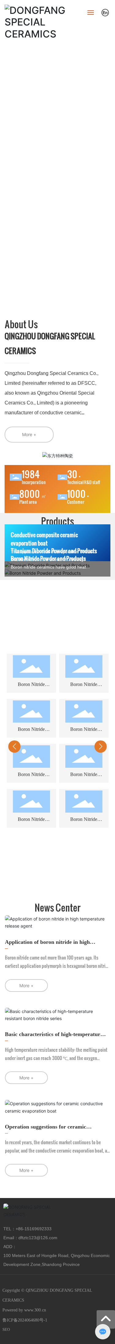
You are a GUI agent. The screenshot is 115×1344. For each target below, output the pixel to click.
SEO (6, 1329)
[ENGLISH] (105, 11)
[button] (45, 880)
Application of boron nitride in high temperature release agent (47, 945)
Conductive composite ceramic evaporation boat (44, 538)
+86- (20, 1228)
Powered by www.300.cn (24, 1310)
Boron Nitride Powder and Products (48, 558)
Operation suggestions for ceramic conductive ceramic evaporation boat (48, 1130)
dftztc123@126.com (37, 1237)
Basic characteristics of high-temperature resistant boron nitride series (54, 1037)
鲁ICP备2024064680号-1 (24, 1320)
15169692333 (38, 1228)
